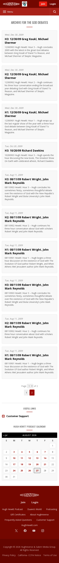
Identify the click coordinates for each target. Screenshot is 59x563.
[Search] (54, 11)
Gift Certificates (18, 514)
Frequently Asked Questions (18, 519)
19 (29, 464)
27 (37, 470)
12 (29, 458)
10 (14, 458)
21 (45, 464)
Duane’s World (34, 509)
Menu (10, 11)
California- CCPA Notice (29, 555)
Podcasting (51, 509)
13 (37, 458)
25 (22, 470)
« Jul (5, 435)
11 (22, 458)
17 (14, 464)
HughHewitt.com (29, 525)
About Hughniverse (39, 514)
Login (53, 3)
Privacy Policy (9, 555)
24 (14, 470)
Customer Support (17, 416)
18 (22, 464)
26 (29, 470)
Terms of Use (50, 555)
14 (45, 458)
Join (43, 3)
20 (37, 464)
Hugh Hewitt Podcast (12, 509)
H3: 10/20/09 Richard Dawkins (24, 150)
